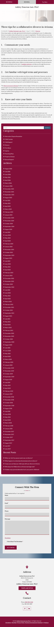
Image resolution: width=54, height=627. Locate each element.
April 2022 (8, 298)
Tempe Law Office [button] (27, 588)
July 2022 (7, 290)
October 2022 (9, 284)
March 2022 (8, 301)
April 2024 (8, 241)
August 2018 (8, 408)
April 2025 (8, 206)
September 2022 (9, 287)
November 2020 (9, 336)
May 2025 (7, 203)
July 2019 (7, 382)
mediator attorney (27, 64)
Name (6, 495)
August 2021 (8, 316)
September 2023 (9, 255)
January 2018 (8, 428)
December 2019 (9, 368)
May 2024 (7, 238)
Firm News (8, 148)
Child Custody (9, 139)
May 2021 (7, 322)
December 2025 (9, 189)
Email (7, 503)
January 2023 (8, 275)
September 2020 (9, 342)
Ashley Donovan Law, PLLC (27, 7)
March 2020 (8, 359)
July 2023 (7, 261)
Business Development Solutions (33, 622)
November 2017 (9, 434)
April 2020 (8, 356)
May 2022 (7, 296)
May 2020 (7, 353)
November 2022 (9, 281)
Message (7, 519)
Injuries (7, 151)
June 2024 (8, 235)
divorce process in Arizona (11, 85)
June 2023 (8, 264)
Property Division (10, 156)
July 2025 (7, 200)
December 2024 (9, 218)
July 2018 (7, 411)
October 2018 (9, 402)
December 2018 (9, 397)
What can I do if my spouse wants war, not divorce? (19, 458)
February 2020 (9, 362)
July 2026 (7, 171)
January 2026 (8, 186)
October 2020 (9, 339)
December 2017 (9, 431)
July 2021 (7, 319)
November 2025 (9, 192)
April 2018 (8, 420)
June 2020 (8, 350)
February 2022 (9, 304)
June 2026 (8, 174)
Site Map (14, 622)
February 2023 (9, 272)
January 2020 (8, 365)
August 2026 (8, 168)
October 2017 (9, 437)
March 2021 (8, 327)
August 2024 (8, 229)
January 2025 (8, 215)
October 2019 (9, 374)
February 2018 (9, 425)
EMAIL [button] (28, 2)
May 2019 (7, 385)
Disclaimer (8, 538)
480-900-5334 (29, 602)
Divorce (38, 31)
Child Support (8, 142)
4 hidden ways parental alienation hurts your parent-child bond (22, 469)
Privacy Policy (21, 622)
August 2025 (8, 197)
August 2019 (8, 379)
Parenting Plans (9, 153)
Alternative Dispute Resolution (13, 136)
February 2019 (9, 391)
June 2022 (8, 293)
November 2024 (9, 220)
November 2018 (9, 400)
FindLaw (46, 622)
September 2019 (9, 376)
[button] (9, 1)
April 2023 (8, 270)
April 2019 (8, 388)
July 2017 (7, 446)
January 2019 (8, 394)
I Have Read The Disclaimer (15, 541)
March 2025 (8, 209)
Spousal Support (9, 159)
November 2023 (9, 249)
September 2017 (9, 440)
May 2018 (7, 417)
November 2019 (9, 371)
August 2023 (8, 258)
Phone (6, 511)
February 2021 (9, 330)
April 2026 (8, 180)
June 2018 (8, 414)
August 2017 (8, 443)
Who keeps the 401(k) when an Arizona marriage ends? (20, 466)
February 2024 (9, 243)
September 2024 (9, 226)
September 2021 (9, 313)
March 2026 (8, 183)
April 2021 (8, 324)
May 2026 (7, 177)
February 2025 (9, 212)
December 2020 (9, 333)
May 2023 (7, 267)
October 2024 (9, 223)
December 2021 (9, 307)
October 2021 (9, 310)
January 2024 (8, 246)
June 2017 (8, 449)
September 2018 (9, 405)
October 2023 (9, 252)
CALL (45, 2)
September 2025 (9, 194)
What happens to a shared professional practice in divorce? (21, 461)
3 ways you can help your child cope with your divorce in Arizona (22, 464)
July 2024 (7, 232)
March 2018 (8, 423)
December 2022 (9, 278)
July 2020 (7, 348)
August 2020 (8, 345)
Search (47, 127)
